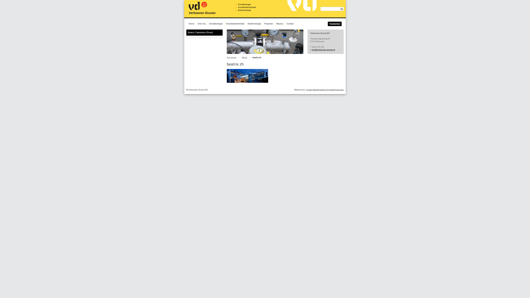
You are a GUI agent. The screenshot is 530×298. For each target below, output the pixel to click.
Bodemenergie (254, 23)
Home (191, 23)
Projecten (268, 23)
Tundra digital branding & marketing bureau (325, 90)
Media (244, 57)
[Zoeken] (342, 9)
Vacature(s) (334, 24)
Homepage (231, 57)
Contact (290, 23)
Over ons (202, 23)
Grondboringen (216, 23)
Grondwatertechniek (235, 23)
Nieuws (279, 23)
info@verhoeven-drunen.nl (323, 50)
